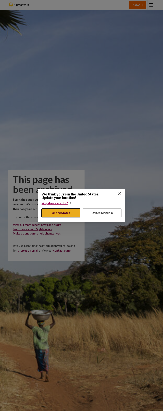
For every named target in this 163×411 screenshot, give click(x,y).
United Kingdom (102, 213)
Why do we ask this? (55, 203)
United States (61, 213)
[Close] (119, 194)
